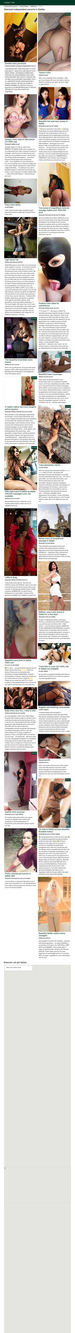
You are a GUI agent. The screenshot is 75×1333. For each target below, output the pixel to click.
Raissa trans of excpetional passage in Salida (51, 539)
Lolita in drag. (11, 577)
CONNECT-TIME (9, 2)
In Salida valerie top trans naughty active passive (20, 408)
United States (24, 6)
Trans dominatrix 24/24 (49, 465)
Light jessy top (11, 259)
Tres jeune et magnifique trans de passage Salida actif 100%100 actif (54, 210)
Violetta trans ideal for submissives (49, 304)
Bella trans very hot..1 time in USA (20, 710)
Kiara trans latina (12, 205)
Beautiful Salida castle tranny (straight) (52, 934)
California (33, 6)
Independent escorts (11, 6)
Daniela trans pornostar (15, 63)
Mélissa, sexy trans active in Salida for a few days (51, 613)
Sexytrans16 (44, 760)
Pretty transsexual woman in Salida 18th (18, 874)
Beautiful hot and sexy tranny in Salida (53, 122)
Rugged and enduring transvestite (54, 707)
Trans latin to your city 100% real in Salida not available (54, 667)
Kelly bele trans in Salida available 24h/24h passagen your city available (20, 493)
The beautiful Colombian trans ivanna (18, 361)
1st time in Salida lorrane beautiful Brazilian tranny (54, 830)
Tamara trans (45, 72)
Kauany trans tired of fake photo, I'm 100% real (20, 140)
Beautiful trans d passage (50, 374)
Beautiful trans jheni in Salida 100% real (18, 661)
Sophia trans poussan (15, 812)
